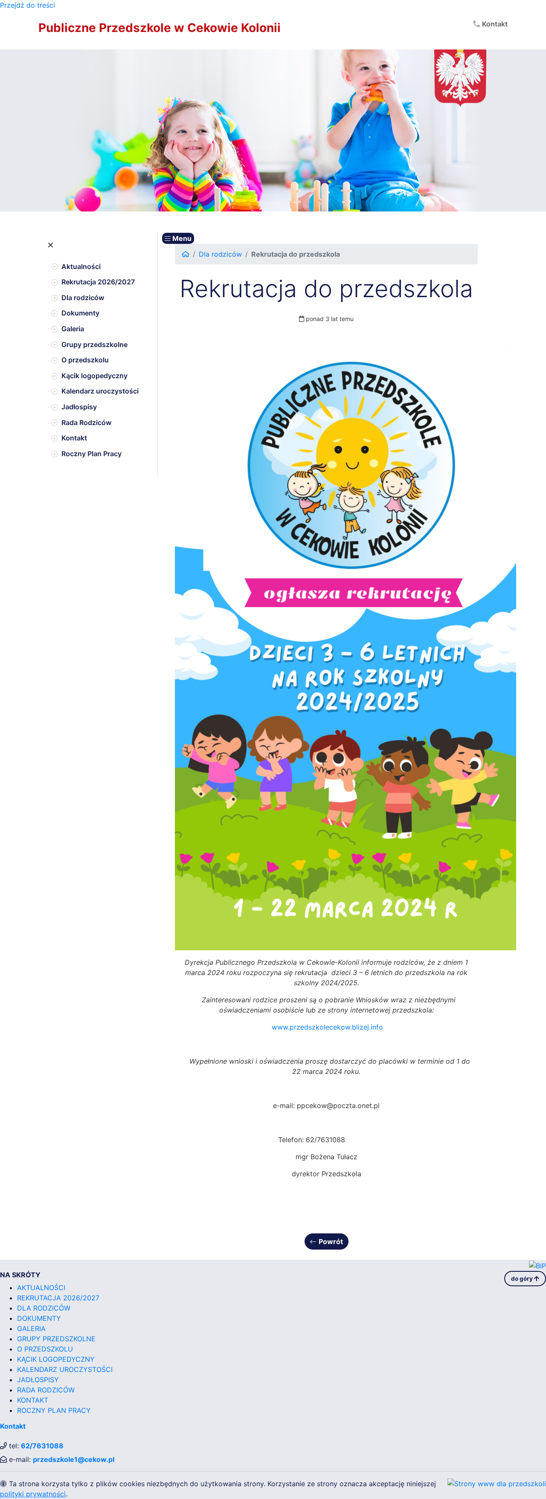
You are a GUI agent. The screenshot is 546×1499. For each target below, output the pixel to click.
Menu (181, 238)
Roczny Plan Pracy (91, 453)
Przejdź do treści (27, 5)
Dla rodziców (82, 297)
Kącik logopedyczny (94, 375)
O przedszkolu (85, 360)
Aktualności (81, 266)
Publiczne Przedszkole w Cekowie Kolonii (159, 27)
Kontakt (495, 24)
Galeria (72, 328)
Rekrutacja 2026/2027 (98, 282)
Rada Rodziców (86, 422)
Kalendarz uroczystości (100, 391)
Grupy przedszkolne (94, 344)
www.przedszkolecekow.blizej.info (327, 1027)
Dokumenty (80, 313)
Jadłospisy (79, 406)
